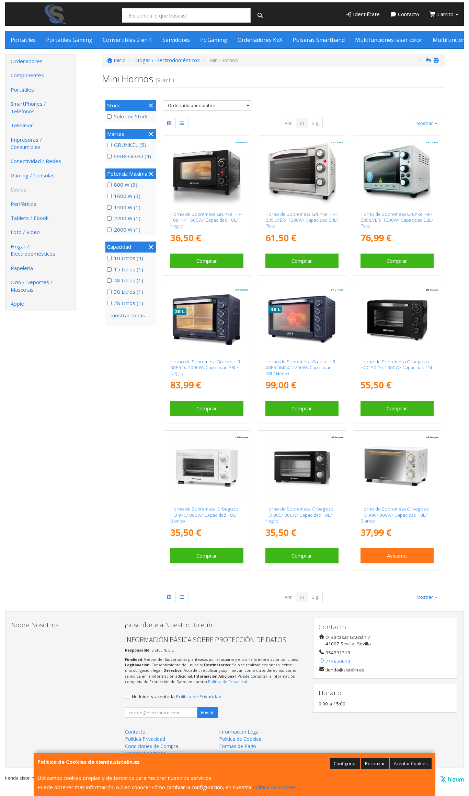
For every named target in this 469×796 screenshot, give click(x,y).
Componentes (27, 75)
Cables (18, 189)
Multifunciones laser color (388, 40)
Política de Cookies (274, 787)
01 (302, 123)
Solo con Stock (131, 116)
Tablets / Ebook (29, 217)
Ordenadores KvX (260, 40)
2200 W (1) (127, 218)
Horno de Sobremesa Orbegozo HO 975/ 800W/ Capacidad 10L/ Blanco (204, 515)
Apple (17, 303)
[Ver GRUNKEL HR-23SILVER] (302, 172)
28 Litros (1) (128, 303)
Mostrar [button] (425, 123)
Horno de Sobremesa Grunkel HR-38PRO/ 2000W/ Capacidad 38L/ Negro (206, 368)
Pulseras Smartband (319, 40)
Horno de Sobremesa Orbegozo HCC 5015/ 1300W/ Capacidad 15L (397, 365)
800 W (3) (125, 184)
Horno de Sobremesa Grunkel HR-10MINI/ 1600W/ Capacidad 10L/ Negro (206, 220)
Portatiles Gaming (69, 40)
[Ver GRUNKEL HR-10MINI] (206, 172)
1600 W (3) (127, 195)
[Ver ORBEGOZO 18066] (302, 467)
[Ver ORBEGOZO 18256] (397, 467)
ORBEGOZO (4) (132, 156)
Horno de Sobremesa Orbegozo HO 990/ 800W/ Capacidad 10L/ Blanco (395, 515)
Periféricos (23, 203)
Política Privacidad (145, 739)
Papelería (22, 268)
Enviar (207, 712)
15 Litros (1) (128, 269)
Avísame (397, 555)
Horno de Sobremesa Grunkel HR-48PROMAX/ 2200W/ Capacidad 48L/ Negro (301, 368)
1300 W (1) (127, 207)
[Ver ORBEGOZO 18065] (206, 467)
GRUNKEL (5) (130, 144)
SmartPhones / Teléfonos (28, 107)
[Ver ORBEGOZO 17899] (397, 319)
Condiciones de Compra (151, 746)
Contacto (408, 14)
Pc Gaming (213, 40)
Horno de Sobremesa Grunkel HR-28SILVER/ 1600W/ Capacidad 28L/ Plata (397, 220)
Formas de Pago (237, 746)
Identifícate (366, 14)
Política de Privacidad (227, 681)
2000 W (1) (127, 229)
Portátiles (22, 89)
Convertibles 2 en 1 (127, 40)
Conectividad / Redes (36, 160)
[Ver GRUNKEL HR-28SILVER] (397, 172)
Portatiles (23, 40)
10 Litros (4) (128, 258)
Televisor (22, 125)
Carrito (445, 14)
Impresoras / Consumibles (26, 143)
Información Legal (239, 731)
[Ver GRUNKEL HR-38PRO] (206, 319)
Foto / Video (25, 232)
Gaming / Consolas (33, 175)
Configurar (345, 763)
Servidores (176, 40)
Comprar (206, 260)
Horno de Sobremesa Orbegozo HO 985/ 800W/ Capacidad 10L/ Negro (299, 515)
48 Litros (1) (128, 280)
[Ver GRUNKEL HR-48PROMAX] (302, 319)
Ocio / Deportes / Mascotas (32, 286)
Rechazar (375, 763)
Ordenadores (27, 61)
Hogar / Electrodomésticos (33, 250)
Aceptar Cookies (411, 763)
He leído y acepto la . (177, 696)
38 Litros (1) (128, 291)
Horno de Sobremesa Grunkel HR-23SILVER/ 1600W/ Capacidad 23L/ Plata (301, 220)
